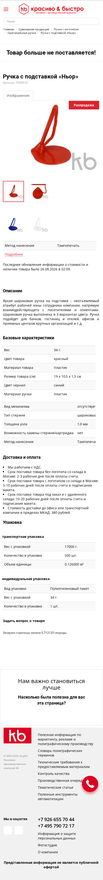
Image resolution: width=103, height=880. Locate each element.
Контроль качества (53, 773)
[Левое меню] (6, 9)
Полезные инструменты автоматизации (58, 796)
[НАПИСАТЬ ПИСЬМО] (90, 784)
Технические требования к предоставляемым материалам (64, 764)
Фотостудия (47, 845)
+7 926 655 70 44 (56, 819)
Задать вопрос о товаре (24, 620)
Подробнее (14, 254)
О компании (48, 852)
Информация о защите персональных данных (57, 835)
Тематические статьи (55, 787)
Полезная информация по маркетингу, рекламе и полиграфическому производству (65, 739)
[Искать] (95, 21)
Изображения (18, 95)
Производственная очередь (61, 780)
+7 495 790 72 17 (56, 826)
